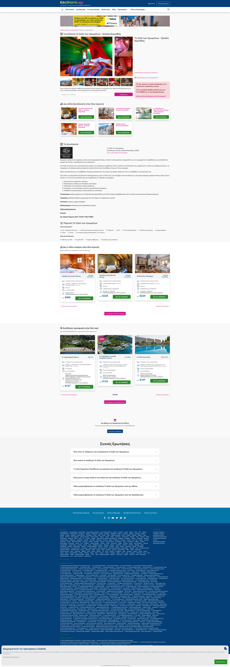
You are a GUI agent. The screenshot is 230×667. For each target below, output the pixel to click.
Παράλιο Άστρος (75, 549)
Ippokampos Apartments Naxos (129, 617)
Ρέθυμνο (98, 551)
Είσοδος (152, 3)
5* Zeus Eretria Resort (102, 568)
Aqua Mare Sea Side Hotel (151, 593)
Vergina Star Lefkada (144, 597)
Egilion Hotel (63, 585)
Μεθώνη (112, 545)
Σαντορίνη (129, 551)
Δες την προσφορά (84, 298)
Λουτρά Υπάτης (72, 545)
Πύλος (88, 551)
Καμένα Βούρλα (64, 540)
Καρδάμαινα (72, 540)
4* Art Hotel (137, 615)
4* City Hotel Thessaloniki (66, 588)
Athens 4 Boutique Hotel (140, 601)
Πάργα (82, 549)
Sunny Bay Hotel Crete (99, 594)
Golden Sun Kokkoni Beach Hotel (68, 576)
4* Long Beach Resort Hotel (160, 567)
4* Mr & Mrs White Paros (118, 599)
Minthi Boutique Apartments (67, 591)
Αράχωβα (131, 533)
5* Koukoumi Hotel (146, 605)
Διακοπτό (67, 536)
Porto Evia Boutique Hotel (127, 578)
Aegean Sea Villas (83, 615)
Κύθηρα (137, 541)
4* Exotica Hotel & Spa (126, 568)
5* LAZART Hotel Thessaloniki (110, 602)
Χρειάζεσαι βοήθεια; (115, 431)
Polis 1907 (142, 621)
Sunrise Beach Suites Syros (156, 618)
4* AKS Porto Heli (76, 570)
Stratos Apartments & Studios (95, 604)
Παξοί (137, 548)
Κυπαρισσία (71, 543)
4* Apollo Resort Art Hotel (128, 589)
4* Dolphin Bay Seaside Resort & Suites (120, 572)
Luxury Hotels (94, 9)
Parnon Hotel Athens (146, 631)
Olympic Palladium (146, 615)
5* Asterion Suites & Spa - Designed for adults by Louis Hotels (102, 612)
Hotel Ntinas (156, 588)
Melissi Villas (155, 615)
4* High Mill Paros (163, 578)
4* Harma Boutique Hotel (135, 607)
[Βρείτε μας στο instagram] (109, 517)
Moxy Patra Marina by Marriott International (108, 580)
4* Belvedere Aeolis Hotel (137, 593)
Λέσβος (120, 543)
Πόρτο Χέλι (77, 551)
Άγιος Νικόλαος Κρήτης (106, 532)
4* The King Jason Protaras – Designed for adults (146, 628)
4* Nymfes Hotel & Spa (162, 576)
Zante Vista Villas (119, 625)
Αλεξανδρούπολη (64, 533)
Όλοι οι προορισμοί (65, 559)
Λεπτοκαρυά (114, 543)
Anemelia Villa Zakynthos (134, 623)
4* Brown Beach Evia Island (66, 575)
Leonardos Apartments (127, 585)
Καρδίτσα (86, 540)
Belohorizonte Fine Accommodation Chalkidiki (130, 626)
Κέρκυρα (146, 540)
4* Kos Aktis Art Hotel (104, 609)
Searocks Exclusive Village (114, 589)
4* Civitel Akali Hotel (156, 610)
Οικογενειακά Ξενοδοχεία (159, 541)
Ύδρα (96, 554)
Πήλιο (127, 549)
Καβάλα (93, 538)
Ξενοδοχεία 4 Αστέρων (158, 533)
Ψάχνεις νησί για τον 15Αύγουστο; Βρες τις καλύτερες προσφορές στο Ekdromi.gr (110, 643)
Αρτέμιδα (73, 535)
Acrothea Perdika (100, 591)
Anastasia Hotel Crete (155, 625)
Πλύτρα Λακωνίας (64, 551)
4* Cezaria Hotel (111, 583)
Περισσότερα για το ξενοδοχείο (146, 77)
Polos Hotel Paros (154, 604)
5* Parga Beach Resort (159, 596)
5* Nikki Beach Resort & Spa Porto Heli (69, 581)
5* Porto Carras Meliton (106, 573)
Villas (114, 9)
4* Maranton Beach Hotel (101, 570)
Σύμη (122, 553)
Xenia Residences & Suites (119, 618)
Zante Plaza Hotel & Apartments (101, 572)
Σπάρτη (102, 553)
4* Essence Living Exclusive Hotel (130, 597)
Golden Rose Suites (136, 588)
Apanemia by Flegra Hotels (127, 580)
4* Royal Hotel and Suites (138, 596)
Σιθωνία (145, 551)
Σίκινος (62, 553)
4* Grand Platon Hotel (87, 570)
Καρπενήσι (98, 540)
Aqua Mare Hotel (134, 612)
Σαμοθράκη (118, 551)
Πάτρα (103, 549)
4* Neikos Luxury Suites (148, 585)
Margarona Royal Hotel (75, 578)
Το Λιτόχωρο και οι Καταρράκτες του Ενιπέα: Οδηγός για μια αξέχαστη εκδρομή (119, 642)
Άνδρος (119, 533)
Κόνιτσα (91, 541)
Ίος (83, 538)
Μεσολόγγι (118, 545)
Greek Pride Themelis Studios (76, 599)
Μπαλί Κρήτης (76, 546)
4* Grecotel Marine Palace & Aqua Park (142, 565)
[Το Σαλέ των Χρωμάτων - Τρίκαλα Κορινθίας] (86, 56)
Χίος (72, 556)
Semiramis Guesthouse (143, 586)
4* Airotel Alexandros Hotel (149, 594)
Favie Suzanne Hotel (78, 580)
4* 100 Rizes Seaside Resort (113, 585)
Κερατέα (141, 540)
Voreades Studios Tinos (141, 629)
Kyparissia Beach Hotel (125, 596)
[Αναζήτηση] (168, 9)
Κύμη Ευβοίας (63, 543)
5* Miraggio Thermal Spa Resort (124, 583)
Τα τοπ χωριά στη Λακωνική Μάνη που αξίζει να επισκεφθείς (74, 643)
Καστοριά (123, 540)
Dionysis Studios (94, 588)
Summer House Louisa (96, 602)
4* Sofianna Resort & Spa (77, 625)
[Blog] (125, 517)
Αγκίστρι (115, 532)
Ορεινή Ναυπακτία (102, 548)
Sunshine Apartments (104, 588)
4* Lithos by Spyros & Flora (109, 615)
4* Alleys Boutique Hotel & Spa (132, 631)
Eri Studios (162, 607)
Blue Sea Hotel (153, 580)
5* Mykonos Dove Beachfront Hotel (69, 615)
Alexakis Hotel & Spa (84, 602)
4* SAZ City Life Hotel (114, 578)
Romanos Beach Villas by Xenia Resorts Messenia (72, 629)
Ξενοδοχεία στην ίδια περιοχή (115, 313)
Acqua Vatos (149, 596)
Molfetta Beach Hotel (111, 613)
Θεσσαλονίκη (63, 538)
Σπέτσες (107, 553)
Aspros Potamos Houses (110, 623)
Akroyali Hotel (84, 581)
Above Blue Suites (101, 583)
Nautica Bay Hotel (147, 567)
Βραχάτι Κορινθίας (115, 535)
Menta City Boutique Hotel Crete (130, 621)
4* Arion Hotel (130, 570)
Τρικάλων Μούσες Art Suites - (85, 110)
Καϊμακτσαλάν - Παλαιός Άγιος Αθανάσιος (107, 538)
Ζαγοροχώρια (125, 536)
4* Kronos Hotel (88, 572)
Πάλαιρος (132, 548)
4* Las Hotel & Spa (103, 596)
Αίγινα (135, 532)
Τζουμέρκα (139, 553)
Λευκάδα (125, 543)
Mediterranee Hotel (83, 596)
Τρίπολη (87, 554)
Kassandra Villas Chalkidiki (97, 631)
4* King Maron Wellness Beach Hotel (83, 594)
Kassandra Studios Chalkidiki (83, 631)
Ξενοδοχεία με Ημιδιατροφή (160, 536)
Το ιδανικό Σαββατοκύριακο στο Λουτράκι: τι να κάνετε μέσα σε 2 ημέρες (77, 640)
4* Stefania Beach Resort (128, 576)
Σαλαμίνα (112, 551)
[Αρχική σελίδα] (62, 9)
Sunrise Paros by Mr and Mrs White (150, 620)
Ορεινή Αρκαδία (93, 548)
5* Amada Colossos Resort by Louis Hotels (70, 626)
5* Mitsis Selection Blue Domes (76, 605)
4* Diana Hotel (137, 585)
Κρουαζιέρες (130, 541)
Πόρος (71, 551)
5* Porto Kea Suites (81, 604)
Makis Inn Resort (147, 607)
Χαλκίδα (126, 554)
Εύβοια (112, 536)
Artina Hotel (127, 593)
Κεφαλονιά (62, 541)
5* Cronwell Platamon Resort (134, 567)
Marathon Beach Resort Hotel (140, 591)
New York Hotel (121, 604)
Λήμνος (131, 543)
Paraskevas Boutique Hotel (102, 607)
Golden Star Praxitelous (66, 580)
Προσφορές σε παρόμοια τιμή (115, 402)
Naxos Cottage (136, 620)
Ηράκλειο (142, 536)
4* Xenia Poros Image (77, 572)
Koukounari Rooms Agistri (66, 594)
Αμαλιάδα (88, 533)
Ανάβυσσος (113, 533)
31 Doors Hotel (74, 602)
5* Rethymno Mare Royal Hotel (67, 621)
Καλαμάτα (127, 538)
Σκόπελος (86, 553)
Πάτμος (98, 549)
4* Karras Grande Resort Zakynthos (97, 581)
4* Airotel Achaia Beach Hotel (156, 568)
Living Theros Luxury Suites (116, 610)
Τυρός (92, 554)
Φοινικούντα (120, 554)
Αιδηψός (144, 532)
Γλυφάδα (134, 535)
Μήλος (142, 545)
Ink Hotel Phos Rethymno (88, 626)
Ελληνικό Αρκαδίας (84, 536)
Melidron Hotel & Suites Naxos (150, 599)
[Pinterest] (121, 517)
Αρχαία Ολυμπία (81, 535)
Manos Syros (158, 589)
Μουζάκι (70, 546)
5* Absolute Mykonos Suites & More (69, 589)
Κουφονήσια (118, 541)
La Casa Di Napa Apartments (67, 597)
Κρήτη (124, 541)
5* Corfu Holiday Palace (66, 573)
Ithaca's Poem (128, 591)
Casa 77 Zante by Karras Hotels (149, 602)
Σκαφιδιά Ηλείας (74, 553)
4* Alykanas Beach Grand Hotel (131, 573)
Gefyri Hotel (161, 602)
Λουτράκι (79, 545)
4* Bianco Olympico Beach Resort (68, 568)
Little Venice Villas (64, 625)
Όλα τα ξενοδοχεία (64, 634)
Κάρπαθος (92, 540)
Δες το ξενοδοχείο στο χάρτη (117, 153)
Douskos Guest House (78, 613)
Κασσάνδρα (116, 540)
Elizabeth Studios (64, 578)
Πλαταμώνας (138, 549)
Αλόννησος (81, 533)
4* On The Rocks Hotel (126, 620)
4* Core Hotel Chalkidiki (116, 593)
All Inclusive (69, 9)
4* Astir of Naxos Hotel (66, 617)
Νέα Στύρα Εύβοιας (64, 548)
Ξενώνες (155, 540)
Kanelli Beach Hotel (78, 573)
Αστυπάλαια (89, 535)
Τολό (148, 553)
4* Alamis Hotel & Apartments (103, 599)
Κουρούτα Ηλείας (110, 541)
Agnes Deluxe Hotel (100, 601)
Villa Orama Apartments (127, 601)
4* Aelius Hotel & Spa (131, 586)
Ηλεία (137, 536)
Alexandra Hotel (93, 596)
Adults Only (105, 9)
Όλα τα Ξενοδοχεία (71, 30)
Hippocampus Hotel (92, 609)
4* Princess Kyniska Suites (112, 594)
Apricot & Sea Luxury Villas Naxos (94, 623)
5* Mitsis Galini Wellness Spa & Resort (69, 567)
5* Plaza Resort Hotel (90, 605)
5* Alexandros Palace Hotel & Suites (100, 610)
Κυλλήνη (142, 541)
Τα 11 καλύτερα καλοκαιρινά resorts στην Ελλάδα (141, 645)
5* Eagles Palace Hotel (93, 617)
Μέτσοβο (137, 545)
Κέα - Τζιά (135, 540)
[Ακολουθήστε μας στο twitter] (117, 517)
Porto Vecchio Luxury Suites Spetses (124, 628)
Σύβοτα (118, 553)
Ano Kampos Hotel (64, 602)
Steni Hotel (78, 597)
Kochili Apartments (147, 588)
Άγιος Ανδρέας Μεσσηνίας (93, 532)
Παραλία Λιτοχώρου (65, 549)
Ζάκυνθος (132, 536)
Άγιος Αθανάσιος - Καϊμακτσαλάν (77, 532)
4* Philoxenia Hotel (141, 576)
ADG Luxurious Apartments (88, 585)
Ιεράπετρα (70, 538)
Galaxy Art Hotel (105, 593)
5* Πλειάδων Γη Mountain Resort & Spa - (161, 110)
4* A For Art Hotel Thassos (100, 589)
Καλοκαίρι (81, 9)
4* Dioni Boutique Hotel (66, 583)
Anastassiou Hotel (113, 596)
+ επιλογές (77, 285)
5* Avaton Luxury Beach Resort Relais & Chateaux (101, 628)
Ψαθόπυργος (87, 556)
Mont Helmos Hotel (160, 585)
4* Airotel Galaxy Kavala (144, 581)
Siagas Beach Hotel (118, 573)
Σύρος (126, 553)
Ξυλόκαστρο (84, 548)
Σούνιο (96, 553)
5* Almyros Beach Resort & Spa (67, 609)
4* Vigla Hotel (141, 617)
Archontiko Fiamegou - (123, 109)
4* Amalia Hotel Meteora (74, 585)
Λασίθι (107, 543)
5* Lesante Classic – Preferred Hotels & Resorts (109, 621)
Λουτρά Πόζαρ (63, 545)
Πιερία (131, 549)
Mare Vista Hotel (112, 575)
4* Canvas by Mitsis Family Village (119, 609)
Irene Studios (144, 573)
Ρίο (103, 551)
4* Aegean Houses (105, 617)
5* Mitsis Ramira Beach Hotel (160, 605)
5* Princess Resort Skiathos (75, 593)
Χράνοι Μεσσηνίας (78, 556)
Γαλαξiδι (128, 535)
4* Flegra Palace (114, 605)
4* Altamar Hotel (151, 576)
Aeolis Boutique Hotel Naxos (129, 581)
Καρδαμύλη (79, 540)
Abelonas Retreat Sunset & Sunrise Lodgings (107, 626)
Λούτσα (85, 545)
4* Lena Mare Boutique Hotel (143, 610)
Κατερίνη (129, 540)
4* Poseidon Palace (96, 567)
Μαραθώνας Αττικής (97, 545)
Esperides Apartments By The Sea (134, 599)
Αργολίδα (137, 533)
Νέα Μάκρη (140, 546)
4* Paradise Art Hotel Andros (85, 576)
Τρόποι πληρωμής (113, 513)
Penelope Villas (122, 613)
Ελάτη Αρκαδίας (75, 536)
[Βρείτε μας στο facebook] (104, 517)
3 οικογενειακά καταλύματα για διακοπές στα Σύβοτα (114, 645)
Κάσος (110, 540)
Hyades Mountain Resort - (84, 125)
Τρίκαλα (72, 554)
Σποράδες (112, 553)
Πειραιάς (114, 549)
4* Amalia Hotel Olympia (90, 580)
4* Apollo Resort (132, 618)
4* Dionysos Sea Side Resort (80, 620)
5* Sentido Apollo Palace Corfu (87, 607)
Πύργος (93, 551)
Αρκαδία (62, 535)
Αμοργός (101, 533)
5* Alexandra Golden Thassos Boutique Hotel (84, 583)
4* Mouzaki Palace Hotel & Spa (91, 573)
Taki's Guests (117, 629)
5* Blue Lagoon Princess (152, 570)
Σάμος (123, 551)
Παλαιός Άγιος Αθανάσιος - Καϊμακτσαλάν (118, 548)
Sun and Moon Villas (115, 597)
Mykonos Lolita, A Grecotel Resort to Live (152, 623)
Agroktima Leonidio (99, 586)
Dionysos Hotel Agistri (145, 612)
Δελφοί (62, 536)
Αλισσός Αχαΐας (73, 533)
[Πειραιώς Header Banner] (115, 21)
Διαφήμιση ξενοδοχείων (132, 513)
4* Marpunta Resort (102, 578)
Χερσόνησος (143, 554)
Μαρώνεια (106, 545)
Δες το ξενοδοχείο (86, 117)
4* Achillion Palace (131, 604)
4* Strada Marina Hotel (65, 613)
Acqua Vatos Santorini (116, 588)
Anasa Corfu (155, 607)
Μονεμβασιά (63, 546)
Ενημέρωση (123, 94)
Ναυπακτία (128, 546)
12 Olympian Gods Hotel (137, 575)
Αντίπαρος (125, 533)
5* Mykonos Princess (73, 607)
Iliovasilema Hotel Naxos (66, 620)
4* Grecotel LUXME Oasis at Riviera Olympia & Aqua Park (107, 576)
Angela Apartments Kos (143, 618)
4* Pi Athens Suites (90, 599)
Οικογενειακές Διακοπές (159, 543)
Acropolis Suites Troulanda (134, 602)
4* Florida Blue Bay (140, 570)
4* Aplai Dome (149, 609)
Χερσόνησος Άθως (64, 556)
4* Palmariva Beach (79, 575)
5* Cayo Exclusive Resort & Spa (67, 604)
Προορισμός (122, 9)
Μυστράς (106, 546)
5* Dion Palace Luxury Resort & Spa (117, 570)
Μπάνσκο (83, 546)
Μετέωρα (131, 545)
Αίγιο (140, 532)
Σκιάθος (81, 553)
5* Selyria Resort (135, 572)
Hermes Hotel (163, 604)
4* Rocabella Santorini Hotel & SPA (68, 610)
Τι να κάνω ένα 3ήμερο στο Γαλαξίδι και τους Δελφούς (152, 642)
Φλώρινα (113, 554)
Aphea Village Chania (148, 626)
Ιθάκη (75, 538)
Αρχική (62, 30)
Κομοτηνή (85, 541)
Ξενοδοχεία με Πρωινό (158, 535)
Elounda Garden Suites (84, 610)
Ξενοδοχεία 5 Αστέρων (158, 532)
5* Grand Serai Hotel (121, 567)
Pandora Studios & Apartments (67, 628)
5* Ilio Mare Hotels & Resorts (141, 568)
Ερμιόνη (107, 536)
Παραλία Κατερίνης (144, 548)
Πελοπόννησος (121, 549)
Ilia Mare (75, 601)
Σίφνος (66, 553)
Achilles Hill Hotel (100, 585)
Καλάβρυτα (121, 538)
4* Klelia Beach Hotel (65, 572)
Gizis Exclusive (63, 605)
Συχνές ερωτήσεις (150, 513)
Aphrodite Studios (161, 594)
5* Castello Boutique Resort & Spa (119, 607)
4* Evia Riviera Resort (65, 570)
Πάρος (93, 549)
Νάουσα (122, 546)
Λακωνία (102, 543)
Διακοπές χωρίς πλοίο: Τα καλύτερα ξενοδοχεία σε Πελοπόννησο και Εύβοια (115, 640)
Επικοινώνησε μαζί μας (81, 513)
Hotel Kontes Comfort (123, 612)
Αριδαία (143, 533)
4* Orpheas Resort (81, 621)
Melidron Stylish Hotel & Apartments (114, 631)
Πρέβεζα (83, 551)
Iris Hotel (74, 586)
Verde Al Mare (122, 602)
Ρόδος (106, 551)
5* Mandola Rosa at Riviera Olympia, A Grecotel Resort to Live (75, 565)
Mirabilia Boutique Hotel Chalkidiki (114, 591)
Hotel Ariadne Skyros (114, 620)
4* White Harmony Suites (95, 615)
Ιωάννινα (88, 538)
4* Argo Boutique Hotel (103, 605)
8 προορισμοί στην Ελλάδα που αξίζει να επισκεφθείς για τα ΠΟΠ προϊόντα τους (79, 642)
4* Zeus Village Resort (82, 628)
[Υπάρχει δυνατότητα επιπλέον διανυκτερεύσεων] (82, 281)
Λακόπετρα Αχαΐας (94, 543)
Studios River (137, 594)
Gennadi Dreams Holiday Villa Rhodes (157, 629)
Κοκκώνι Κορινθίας (76, 541)
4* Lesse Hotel (102, 575)
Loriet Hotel (162, 593)
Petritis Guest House (156, 597)
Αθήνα (131, 532)
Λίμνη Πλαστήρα (138, 543)
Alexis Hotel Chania (129, 610)
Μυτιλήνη (112, 546)
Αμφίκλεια (106, 533)
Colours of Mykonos (132, 613)
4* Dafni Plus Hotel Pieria (66, 623)
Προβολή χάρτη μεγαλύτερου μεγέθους (145, 72)
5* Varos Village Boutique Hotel (125, 615)
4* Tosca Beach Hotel (115, 568)
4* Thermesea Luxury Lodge (127, 605)
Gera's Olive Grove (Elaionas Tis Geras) (158, 591)
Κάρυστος (105, 540)
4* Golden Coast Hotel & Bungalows (87, 568)
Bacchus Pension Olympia (126, 594)
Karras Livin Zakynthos (79, 623)
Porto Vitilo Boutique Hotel (89, 578)
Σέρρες (140, 551)
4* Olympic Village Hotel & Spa (148, 572)
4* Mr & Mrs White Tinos (123, 575)
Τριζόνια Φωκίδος (64, 554)
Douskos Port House (148, 583)
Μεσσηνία (124, 545)
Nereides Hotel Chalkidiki (106, 629)
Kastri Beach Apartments (128, 629)
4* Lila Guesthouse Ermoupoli (67, 631)
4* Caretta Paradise (157, 631)
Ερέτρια (102, 536)
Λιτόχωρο (145, 543)
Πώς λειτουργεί (98, 513)
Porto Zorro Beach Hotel (92, 575)
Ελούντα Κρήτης (94, 536)
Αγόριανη (121, 532)
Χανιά (137, 554)
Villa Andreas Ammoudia (103, 597)
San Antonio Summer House (89, 597)
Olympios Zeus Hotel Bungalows (86, 601)
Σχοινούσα (132, 553)
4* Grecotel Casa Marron (113, 565)
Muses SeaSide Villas (152, 578)
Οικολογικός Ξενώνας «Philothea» (145, 589)
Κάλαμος (133, 538)
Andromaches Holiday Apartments (146, 613)
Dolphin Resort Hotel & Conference (105, 625)
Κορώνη (102, 541)
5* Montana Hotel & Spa (108, 567)
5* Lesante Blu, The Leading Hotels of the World (85, 618)
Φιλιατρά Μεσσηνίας (104, 554)
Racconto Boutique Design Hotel (92, 593)
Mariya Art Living (64, 612)
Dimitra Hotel (145, 625)
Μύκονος (100, 546)
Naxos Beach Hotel (81, 609)
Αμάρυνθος (94, 533)
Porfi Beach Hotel (92, 621)
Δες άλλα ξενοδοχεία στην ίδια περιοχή (152, 96)
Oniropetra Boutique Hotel (114, 581)
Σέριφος (135, 551)
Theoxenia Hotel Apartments (156, 573)
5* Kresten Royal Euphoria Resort (136, 609)
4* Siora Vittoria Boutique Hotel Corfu (115, 586)
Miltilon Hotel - (122, 125)
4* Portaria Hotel (138, 583)
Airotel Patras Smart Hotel (156, 586)
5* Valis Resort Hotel (85, 567)
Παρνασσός (88, 549)
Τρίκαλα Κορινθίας (79, 554)
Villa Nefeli (137, 605)
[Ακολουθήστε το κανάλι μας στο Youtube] (113, 517)
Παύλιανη (108, 549)
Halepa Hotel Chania (151, 617)
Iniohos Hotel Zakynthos (66, 618)
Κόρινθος (96, 541)
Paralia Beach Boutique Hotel (81, 588)
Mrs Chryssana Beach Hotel (141, 580)
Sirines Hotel (154, 581)
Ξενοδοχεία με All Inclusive (159, 538)
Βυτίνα (123, 535)
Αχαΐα (99, 535)
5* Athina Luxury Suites (143, 604)
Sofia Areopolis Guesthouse (92, 629)
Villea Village (155, 612)
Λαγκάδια (86, 543)
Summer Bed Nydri (121, 623)
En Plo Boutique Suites (90, 613)
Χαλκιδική (131, 554)
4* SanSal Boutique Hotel (110, 604)
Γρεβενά (140, 535)
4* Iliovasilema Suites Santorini (85, 586)
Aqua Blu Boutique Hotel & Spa (77, 612)
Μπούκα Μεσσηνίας (92, 546)
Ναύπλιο (134, 546)
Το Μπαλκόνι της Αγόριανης (85, 589)
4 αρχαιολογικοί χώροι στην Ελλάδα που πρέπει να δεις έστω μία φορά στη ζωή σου (80, 645)
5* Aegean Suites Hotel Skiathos (154, 621)
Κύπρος (77, 543)
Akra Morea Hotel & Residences (152, 575)
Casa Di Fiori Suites (115, 617)
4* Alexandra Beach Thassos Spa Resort (85, 591)
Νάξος (117, 546)
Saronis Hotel (126, 588)
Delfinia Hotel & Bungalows (105, 618)
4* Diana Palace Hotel (160, 583)
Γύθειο (144, 535)
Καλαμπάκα (139, 538)
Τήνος (144, 553)
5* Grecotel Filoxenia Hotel (98, 565)
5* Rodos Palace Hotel (140, 578)
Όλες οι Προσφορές (138, 9)
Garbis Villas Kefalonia (65, 586)
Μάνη (89, 545)
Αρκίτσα (68, 535)
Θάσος (147, 536)
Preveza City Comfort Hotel (113, 601)
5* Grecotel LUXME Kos (126, 565)
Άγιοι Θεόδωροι (64, 532)
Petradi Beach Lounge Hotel (80, 617)
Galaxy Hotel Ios (64, 599)
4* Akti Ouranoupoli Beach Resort (68, 596)
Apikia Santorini (101, 613)
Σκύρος (92, 553)
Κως (82, 543)
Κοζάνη (69, 541)
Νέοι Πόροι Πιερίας (75, 548)
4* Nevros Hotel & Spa (65, 601)
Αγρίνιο (126, 532)
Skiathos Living (63, 593)
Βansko (104, 535)
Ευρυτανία (117, 536)
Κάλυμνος (146, 538)
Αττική (94, 535)
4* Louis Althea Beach (89, 625)
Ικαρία (80, 538)
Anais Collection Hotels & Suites (156, 601)
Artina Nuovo (63, 607)
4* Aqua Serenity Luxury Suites (132, 625)
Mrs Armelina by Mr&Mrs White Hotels (98, 620)
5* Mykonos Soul (161, 613)
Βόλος (108, 535)
